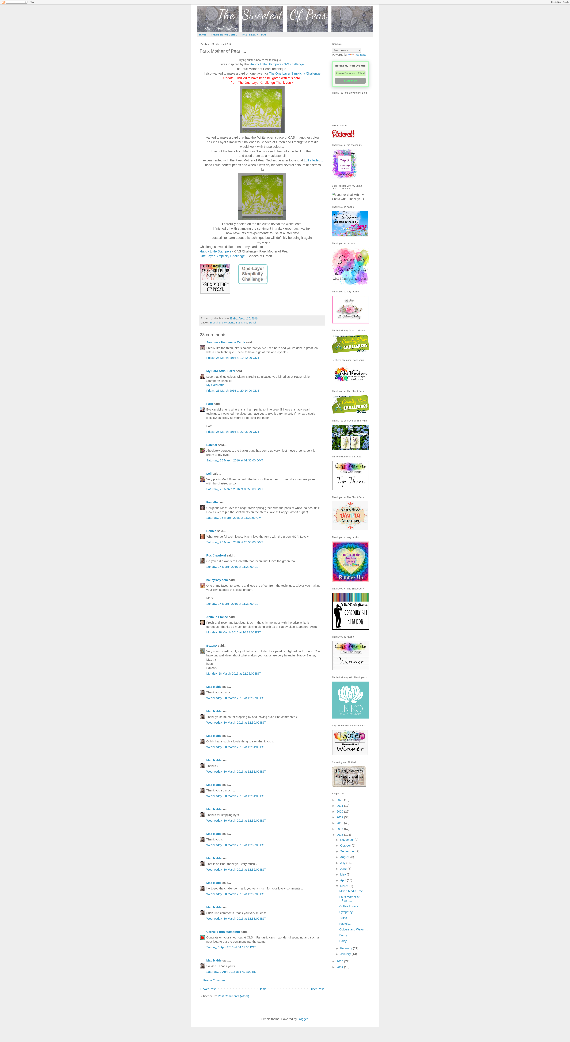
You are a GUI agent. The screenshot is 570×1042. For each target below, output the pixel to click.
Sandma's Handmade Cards (225, 342)
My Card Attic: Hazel (220, 371)
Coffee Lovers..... (350, 906)
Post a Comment (214, 980)
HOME (202, 34)
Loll (209, 473)
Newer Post (208, 989)
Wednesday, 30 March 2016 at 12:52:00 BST (236, 820)
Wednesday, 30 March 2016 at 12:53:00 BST (236, 894)
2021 (340, 805)
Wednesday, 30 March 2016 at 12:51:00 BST (236, 747)
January (346, 954)
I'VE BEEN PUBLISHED (224, 34)
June (343, 868)
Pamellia (212, 502)
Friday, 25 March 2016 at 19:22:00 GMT (232, 357)
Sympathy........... (350, 912)
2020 (340, 811)
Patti (209, 403)
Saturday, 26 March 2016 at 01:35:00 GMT (234, 460)
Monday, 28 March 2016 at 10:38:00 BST (233, 632)
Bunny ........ (347, 935)
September (348, 851)
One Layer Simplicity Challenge (223, 256)
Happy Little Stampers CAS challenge (277, 64)
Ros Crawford (216, 555)
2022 (340, 800)
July (343, 863)
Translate (360, 54)
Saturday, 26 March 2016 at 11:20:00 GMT (234, 517)
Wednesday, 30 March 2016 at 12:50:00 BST (236, 698)
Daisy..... (345, 941)
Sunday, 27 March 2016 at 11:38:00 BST (233, 603)
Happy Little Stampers (215, 251)
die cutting (228, 322)
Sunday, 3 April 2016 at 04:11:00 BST (231, 947)
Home (263, 989)
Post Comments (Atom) (233, 996)
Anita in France (217, 617)
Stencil (252, 322)
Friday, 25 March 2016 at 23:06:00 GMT (232, 431)
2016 (340, 834)
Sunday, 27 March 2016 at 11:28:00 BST (233, 566)
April (343, 880)
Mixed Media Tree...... (353, 891)
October (346, 845)
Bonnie (211, 531)
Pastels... (345, 923)
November (347, 839)
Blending (215, 322)
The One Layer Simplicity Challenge (294, 73)
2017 (340, 829)
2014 (340, 967)
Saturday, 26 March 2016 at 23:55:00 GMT (234, 542)
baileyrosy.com (217, 580)
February (346, 948)
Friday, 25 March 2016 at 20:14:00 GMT (232, 390)
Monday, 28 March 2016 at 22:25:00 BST (233, 673)
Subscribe (350, 80)
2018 (340, 823)
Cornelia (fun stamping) (223, 931)
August (345, 857)
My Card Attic (215, 385)
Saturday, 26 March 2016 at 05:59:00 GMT (234, 489)
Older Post (317, 989)
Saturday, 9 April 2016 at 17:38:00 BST (232, 971)
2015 (340, 961)
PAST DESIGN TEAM (254, 34)
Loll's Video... (313, 160)
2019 (340, 817)
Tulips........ (346, 917)
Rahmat (211, 445)
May (343, 874)
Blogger (303, 1019)
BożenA (211, 645)
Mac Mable (213, 686)
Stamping (241, 322)
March (344, 886)
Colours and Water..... (353, 929)
